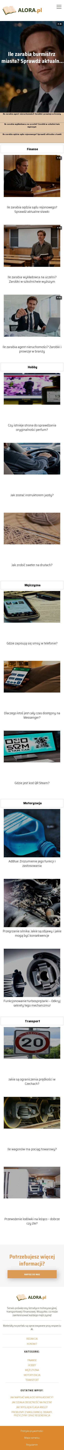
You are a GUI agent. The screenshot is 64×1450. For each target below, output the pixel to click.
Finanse (32, 149)
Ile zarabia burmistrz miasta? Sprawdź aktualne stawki (31, 58)
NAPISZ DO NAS (32, 1274)
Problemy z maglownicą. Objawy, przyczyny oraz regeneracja (32, 1413)
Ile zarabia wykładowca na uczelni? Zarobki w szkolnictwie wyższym (32, 125)
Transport (32, 1021)
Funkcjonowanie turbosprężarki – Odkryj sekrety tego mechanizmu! (32, 1003)
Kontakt (32, 1344)
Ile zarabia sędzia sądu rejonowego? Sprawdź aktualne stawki (32, 134)
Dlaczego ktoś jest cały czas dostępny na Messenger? (32, 715)
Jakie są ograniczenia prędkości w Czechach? (32, 1081)
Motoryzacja (32, 803)
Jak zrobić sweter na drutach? (32, 565)
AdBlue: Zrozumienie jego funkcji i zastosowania (32, 863)
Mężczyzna (32, 585)
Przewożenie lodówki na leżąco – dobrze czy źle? (32, 1221)
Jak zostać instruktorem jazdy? (32, 495)
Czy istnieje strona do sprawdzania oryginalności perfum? (32, 427)
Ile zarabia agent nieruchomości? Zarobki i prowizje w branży (32, 114)
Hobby (32, 367)
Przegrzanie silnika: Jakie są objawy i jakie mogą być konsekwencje (32, 933)
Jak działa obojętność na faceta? (32, 1402)
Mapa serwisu (32, 1438)
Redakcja (32, 1339)
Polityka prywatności (32, 1431)
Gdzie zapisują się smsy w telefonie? (32, 643)
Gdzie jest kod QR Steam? (32, 783)
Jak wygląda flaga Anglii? (32, 1407)
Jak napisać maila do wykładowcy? (31, 1397)
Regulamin (32, 1445)
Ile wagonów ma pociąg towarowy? (32, 1149)
